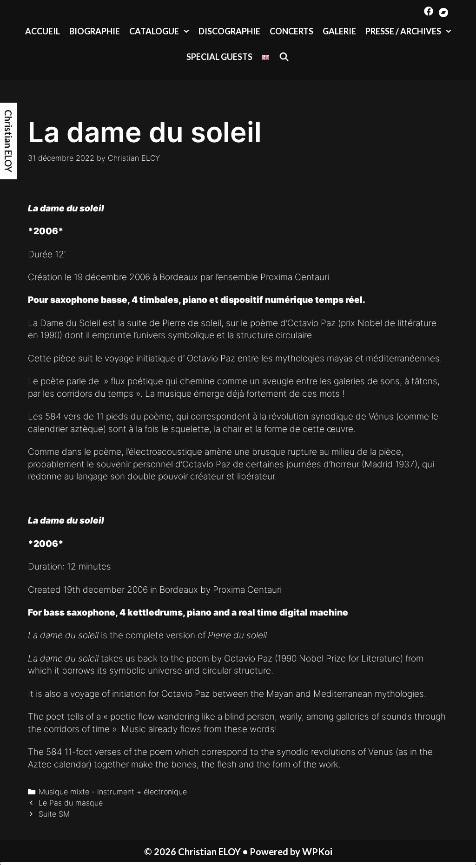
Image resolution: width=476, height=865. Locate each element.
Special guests (219, 57)
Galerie (339, 31)
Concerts (291, 31)
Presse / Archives (403, 31)
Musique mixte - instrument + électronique (113, 791)
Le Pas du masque (71, 802)
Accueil (42, 31)
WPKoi (317, 851)
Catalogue (154, 31)
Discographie (229, 31)
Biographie (94, 31)
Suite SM (54, 814)
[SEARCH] (284, 57)
